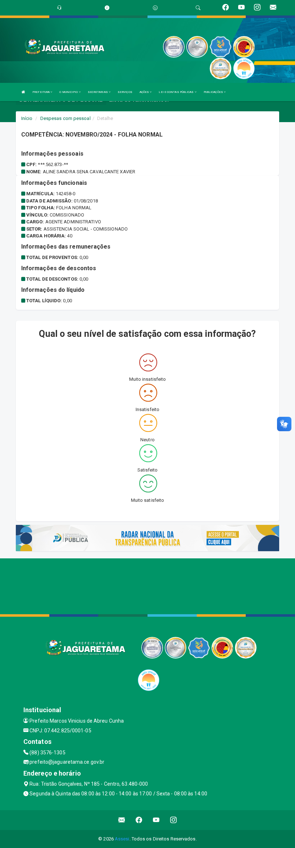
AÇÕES (145, 92)
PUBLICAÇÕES (214, 92)
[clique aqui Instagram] (173, 820)
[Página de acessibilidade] (155, 7)
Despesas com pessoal (65, 118)
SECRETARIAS (98, 92)
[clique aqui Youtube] (156, 820)
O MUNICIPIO (68, 92)
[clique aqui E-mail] (121, 820)
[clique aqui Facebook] (139, 820)
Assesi (122, 839)
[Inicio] (23, 92)
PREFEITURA (41, 92)
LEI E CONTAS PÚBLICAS (176, 92)
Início (27, 118)
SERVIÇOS (125, 92)
